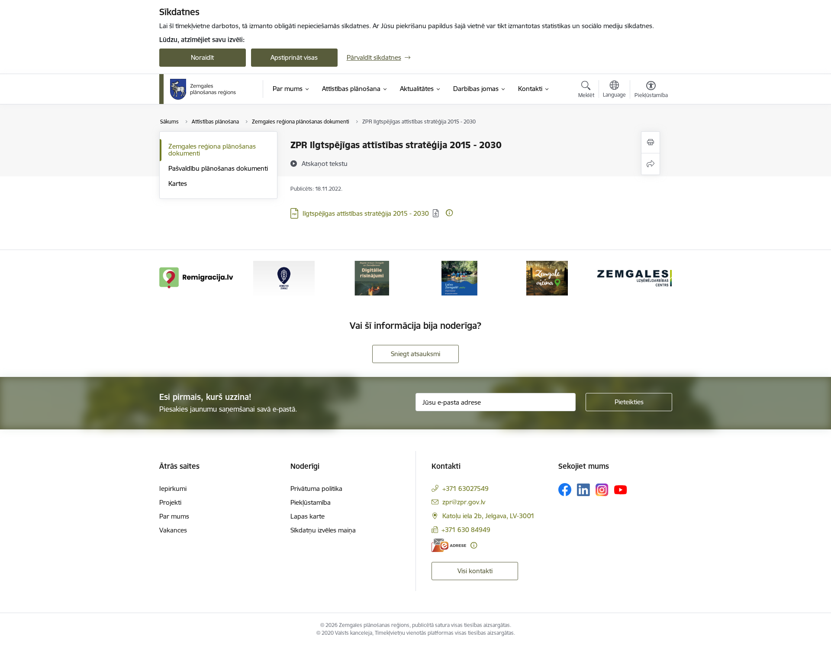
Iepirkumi (173, 488)
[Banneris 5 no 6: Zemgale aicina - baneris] (547, 277)
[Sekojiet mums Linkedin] (583, 490)
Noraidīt (202, 57)
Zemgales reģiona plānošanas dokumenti (212, 149)
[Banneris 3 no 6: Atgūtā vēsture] (371, 277)
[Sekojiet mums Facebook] (564, 489)
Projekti (170, 502)
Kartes (177, 183)
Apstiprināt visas (294, 57)
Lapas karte (307, 516)
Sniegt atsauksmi (415, 354)
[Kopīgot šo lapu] (650, 164)
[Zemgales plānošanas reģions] (204, 89)
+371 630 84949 (465, 530)
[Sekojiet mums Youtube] (620, 489)
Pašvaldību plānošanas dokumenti (218, 168)
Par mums (174, 516)
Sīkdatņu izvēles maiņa (323, 530)
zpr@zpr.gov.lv (463, 502)
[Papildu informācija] (449, 212)
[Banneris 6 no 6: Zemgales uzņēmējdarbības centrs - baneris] (634, 277)
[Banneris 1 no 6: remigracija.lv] (196, 277)
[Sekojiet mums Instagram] (602, 490)
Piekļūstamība (310, 502)
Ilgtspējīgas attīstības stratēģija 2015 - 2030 (366, 213)
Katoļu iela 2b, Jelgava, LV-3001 (488, 516)
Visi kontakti (475, 571)
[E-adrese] (449, 545)
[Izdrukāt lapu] (650, 142)
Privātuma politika (316, 488)
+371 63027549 (465, 488)
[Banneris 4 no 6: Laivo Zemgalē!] (459, 277)
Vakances (173, 530)
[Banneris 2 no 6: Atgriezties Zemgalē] (284, 277)
